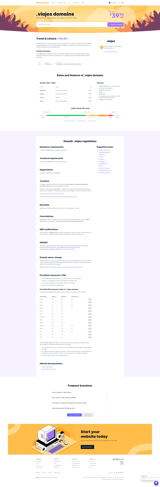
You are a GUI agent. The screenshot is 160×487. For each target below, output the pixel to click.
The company (93, 465)
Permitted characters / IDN (105, 170)
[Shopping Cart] (119, 2)
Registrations (102, 154)
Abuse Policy (94, 477)
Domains (53, 2)
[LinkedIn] (121, 472)
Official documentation (104, 172)
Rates (37, 465)
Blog (91, 467)
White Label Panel (76, 467)
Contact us (92, 461)
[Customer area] (122, 2)
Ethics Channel (120, 477)
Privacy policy (110, 477)
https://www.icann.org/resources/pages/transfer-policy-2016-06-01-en (65, 267)
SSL (69, 2)
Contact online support (74, 415)
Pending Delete (92, 120)
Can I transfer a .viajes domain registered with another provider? (79, 403)
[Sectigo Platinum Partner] (118, 459)
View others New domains (110, 51)
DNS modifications (103, 163)
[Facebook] (110, 472)
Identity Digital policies (47, 366)
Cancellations (102, 161)
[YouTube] (119, 472)
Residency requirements (104, 150)
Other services (76, 2)
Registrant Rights (102, 477)
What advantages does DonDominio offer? (79, 408)
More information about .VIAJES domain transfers (51, 193)
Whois (37, 463)
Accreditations (39, 467)
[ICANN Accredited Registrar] (122, 463)
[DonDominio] (42, 2)
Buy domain (38, 461)
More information (108, 48)
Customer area (93, 463)
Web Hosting (57, 461)
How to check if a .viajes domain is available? (79, 397)
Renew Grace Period (69, 120)
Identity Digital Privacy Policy (49, 369)
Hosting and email (62, 2)
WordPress (56, 467)
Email (55, 463)
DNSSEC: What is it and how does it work (65, 249)
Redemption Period (81, 120)
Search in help (87, 415)
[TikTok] (116, 472)
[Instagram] (114, 472)
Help (83, 2)
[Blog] (123, 472)
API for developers (76, 463)
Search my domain (87, 447)
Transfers (101, 157)
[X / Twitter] (112, 472)
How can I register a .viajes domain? (79, 392)
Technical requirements (104, 152)
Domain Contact (87, 477)
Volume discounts (76, 461)
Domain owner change (104, 168)
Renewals (101, 159)
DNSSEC (101, 166)
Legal (115, 477)
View (90, 299)
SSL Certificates (57, 465)
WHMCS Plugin (75, 465)
